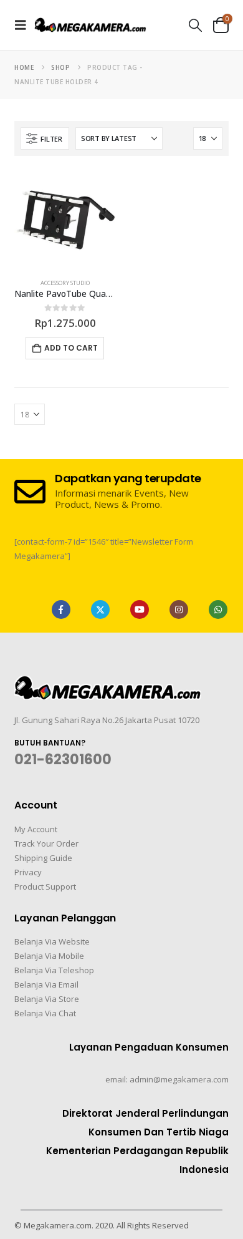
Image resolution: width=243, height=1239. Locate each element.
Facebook (61, 609)
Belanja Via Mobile (49, 955)
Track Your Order (46, 843)
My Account (35, 829)
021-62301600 (63, 759)
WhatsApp (218, 609)
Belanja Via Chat (45, 1013)
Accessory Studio (65, 283)
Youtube (139, 609)
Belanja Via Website (52, 941)
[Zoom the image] (107, 683)
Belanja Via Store (46, 998)
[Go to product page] (64, 219)
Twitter (100, 609)
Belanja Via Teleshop (54, 970)
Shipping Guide (43, 857)
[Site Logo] (90, 24)
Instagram (178, 609)
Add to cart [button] (71, 348)
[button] (24, 25)
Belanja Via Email (46, 984)
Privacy (28, 872)
